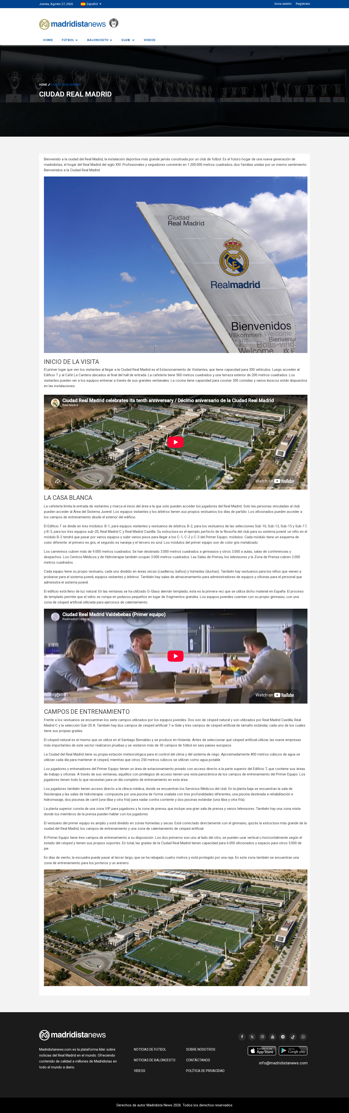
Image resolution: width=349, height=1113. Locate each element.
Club (125, 40)
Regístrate (303, 3)
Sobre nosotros (200, 1049)
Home (48, 40)
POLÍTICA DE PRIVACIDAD (205, 1071)
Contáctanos (198, 1060)
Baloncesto (97, 40)
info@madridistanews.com (283, 1063)
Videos (150, 40)
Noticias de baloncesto (154, 1060)
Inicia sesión (283, 3)
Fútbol (68, 40)
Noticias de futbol (150, 1049)
